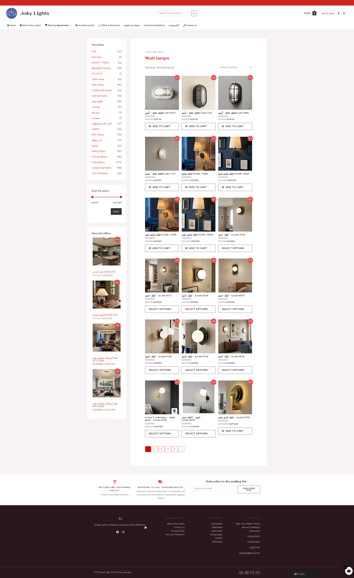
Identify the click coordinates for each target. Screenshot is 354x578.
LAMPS (95, 129)
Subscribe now (249, 489)
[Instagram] (344, 13)
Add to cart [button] (162, 126)
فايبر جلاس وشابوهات (102, 123)
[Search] (194, 13)
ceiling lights (98, 151)
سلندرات (96, 118)
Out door (97, 57)
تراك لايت (96, 107)
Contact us (179, 527)
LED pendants (99, 156)
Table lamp (98, 79)
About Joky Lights (175, 523)
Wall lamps (98, 84)
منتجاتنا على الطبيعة (132, 25)
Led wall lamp (99, 96)
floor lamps (98, 134)
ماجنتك (95, 145)
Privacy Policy (177, 531)
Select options (233, 248)
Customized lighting (154, 25)
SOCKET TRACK (100, 62)
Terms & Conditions (175, 534)
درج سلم (96, 112)
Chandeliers (98, 162)
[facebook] (338, 13)
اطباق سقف (97, 101)
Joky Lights (34, 13)
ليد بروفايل (96, 140)
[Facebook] (117, 532)
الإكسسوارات (173, 25)
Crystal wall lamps (101, 90)
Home (148, 52)
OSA (94, 51)
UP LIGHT (97, 73)
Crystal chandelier (102, 168)
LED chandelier (100, 173)
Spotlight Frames (101, 68)
